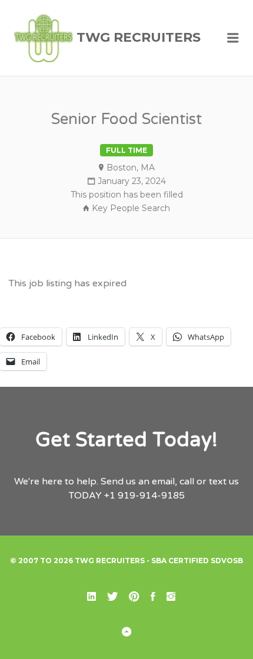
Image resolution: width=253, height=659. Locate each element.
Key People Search (131, 208)
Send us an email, (139, 481)
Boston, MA (130, 167)
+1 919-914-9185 (144, 495)
